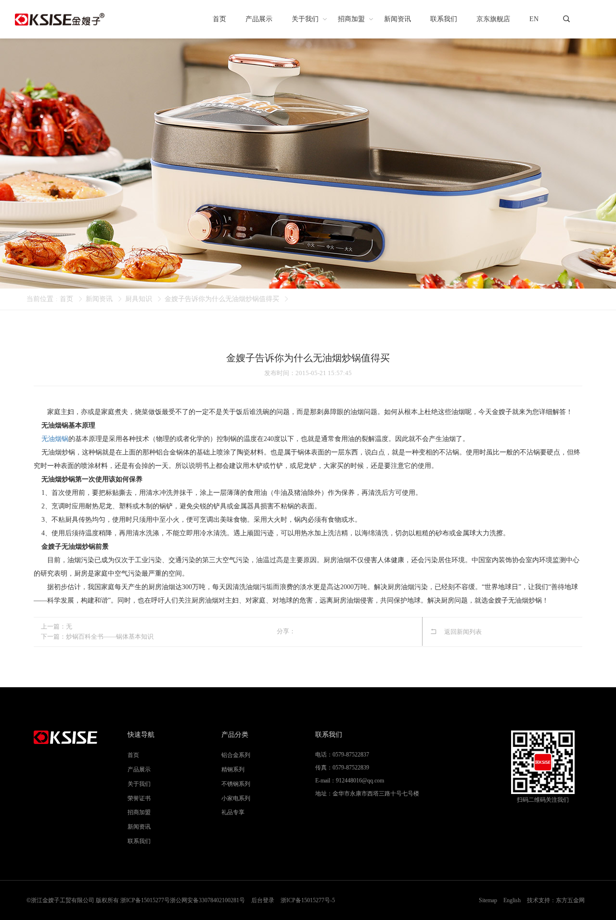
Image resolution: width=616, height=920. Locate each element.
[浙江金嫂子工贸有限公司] (73, 737)
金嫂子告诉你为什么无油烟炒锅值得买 (222, 298)
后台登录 (262, 900)
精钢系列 (232, 769)
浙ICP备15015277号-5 (308, 900)
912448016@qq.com (360, 780)
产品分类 (234, 734)
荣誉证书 (139, 798)
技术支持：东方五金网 (556, 900)
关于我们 (139, 784)
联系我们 (139, 841)
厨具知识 (138, 298)
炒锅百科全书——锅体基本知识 (110, 636)
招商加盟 (139, 812)
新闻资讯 (99, 298)
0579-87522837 (351, 754)
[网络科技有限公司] (60, 19)
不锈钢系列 (235, 784)
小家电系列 (235, 798)
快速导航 (141, 734)
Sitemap (488, 900)
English (512, 900)
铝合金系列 (235, 755)
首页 (66, 298)
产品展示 (139, 769)
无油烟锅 (54, 438)
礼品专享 (232, 812)
